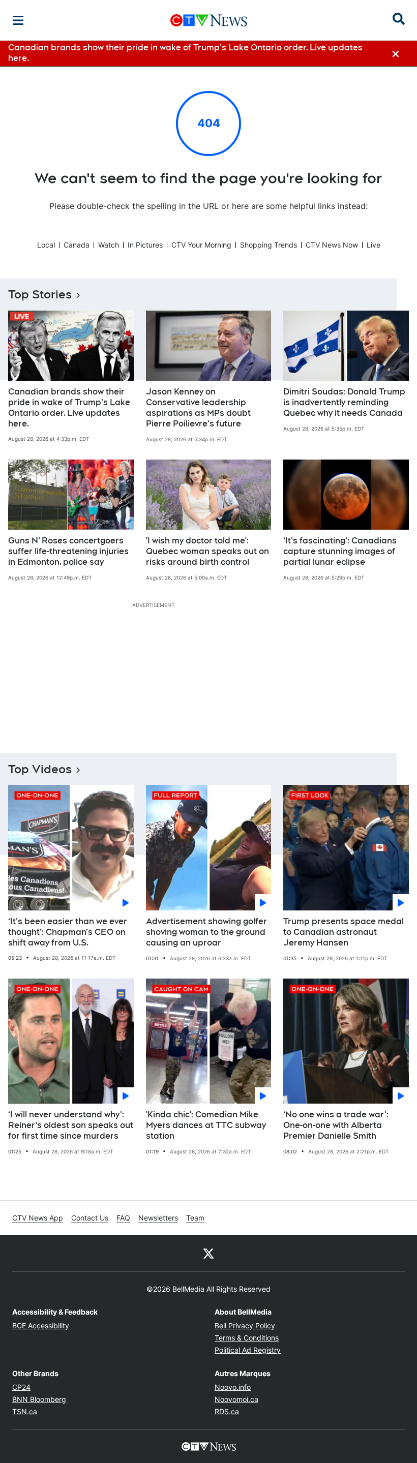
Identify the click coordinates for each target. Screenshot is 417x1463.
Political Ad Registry (248, 1350)
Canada (77, 244)
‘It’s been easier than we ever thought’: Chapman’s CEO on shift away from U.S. (67, 932)
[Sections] (18, 20)
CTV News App (37, 1217)
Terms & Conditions (247, 1337)
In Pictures (145, 244)
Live (373, 244)
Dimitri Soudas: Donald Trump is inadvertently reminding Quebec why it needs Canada (344, 402)
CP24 (21, 1387)
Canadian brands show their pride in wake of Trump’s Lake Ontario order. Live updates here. (69, 407)
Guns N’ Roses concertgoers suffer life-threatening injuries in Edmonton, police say (68, 551)
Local (46, 244)
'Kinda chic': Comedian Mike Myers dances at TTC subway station (206, 1125)
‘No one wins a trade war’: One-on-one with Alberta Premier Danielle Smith (336, 1125)
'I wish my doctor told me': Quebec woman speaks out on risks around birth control (207, 551)
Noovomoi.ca (236, 1399)
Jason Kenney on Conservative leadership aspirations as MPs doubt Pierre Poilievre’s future (198, 407)
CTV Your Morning (201, 244)
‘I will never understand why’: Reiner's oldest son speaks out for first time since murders (70, 1125)
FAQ (123, 1217)
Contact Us (89, 1217)
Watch (108, 244)
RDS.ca (227, 1411)
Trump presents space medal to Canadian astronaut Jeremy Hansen (343, 932)
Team (195, 1217)
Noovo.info (233, 1387)
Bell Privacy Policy (245, 1325)
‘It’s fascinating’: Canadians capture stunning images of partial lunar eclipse (340, 551)
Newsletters (158, 1217)
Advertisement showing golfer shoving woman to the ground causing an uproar (206, 932)
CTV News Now (332, 244)
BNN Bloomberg (39, 1399)
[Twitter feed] (208, 1253)
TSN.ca (24, 1411)
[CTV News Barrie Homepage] (208, 20)
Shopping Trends (268, 244)
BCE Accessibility (40, 1325)
